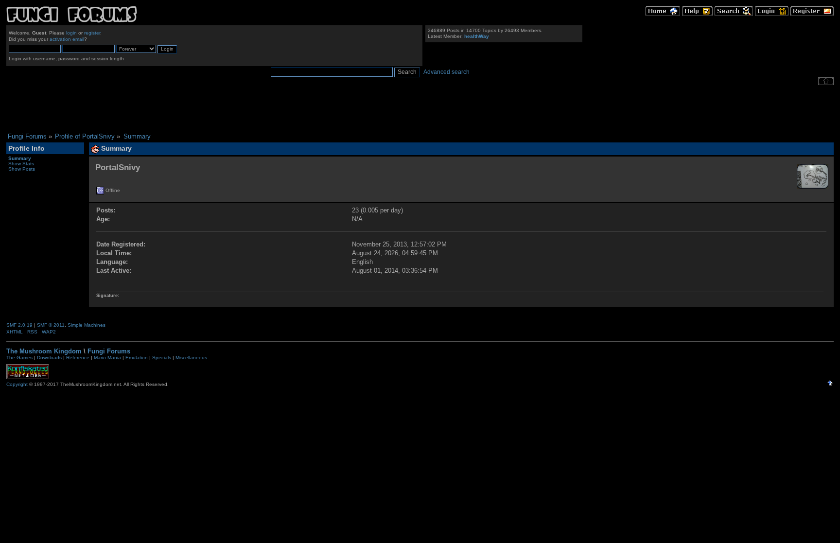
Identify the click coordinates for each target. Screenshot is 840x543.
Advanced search (446, 72)
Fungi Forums (109, 351)
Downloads (49, 357)
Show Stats (21, 163)
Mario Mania (107, 357)
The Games (19, 357)
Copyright (17, 384)
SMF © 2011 (51, 325)
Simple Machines (86, 325)
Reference (77, 357)
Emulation (136, 357)
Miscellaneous (191, 357)
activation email (67, 39)
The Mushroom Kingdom (44, 351)
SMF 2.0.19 (19, 325)
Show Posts (21, 169)
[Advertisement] (420, 109)
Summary (19, 158)
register (92, 32)
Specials (161, 357)
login (71, 32)
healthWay (476, 36)
